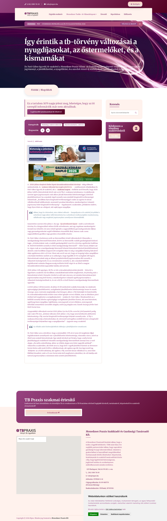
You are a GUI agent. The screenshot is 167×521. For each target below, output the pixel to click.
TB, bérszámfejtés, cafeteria (74, 125)
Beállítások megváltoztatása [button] (120, 514)
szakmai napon (64, 190)
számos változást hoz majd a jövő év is (57, 187)
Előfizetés (128, 14)
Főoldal (34, 90)
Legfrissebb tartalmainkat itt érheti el (46, 112)
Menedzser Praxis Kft (60, 518)
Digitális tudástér (56, 14)
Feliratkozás (52, 413)
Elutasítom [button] (104, 514)
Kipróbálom (115, 14)
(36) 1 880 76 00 (93, 472)
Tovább (114, 136)
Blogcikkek (46, 90)
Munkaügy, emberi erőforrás (51, 125)
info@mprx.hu (93, 476)
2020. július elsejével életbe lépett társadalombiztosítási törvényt (55, 184)
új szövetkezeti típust (68, 224)
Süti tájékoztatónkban (114, 509)
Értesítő (104, 14)
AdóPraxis (38, 141)
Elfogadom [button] (93, 514)
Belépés (136, 4)
